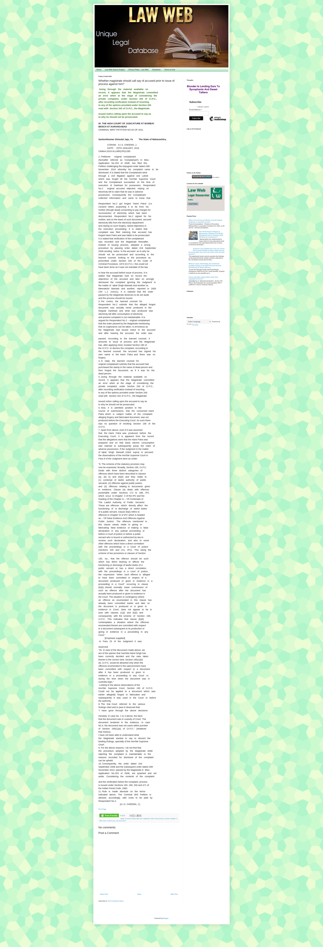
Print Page (102, 809)
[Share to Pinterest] (140, 815)
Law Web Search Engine (115, 70)
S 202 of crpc (111, 821)
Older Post (174, 894)
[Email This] (130, 815)
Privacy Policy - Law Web (138, 70)
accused (127, 818)
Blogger (165, 918)
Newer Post (104, 894)
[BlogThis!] (133, 815)
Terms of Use (169, 70)
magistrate (146, 818)
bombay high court (136, 818)
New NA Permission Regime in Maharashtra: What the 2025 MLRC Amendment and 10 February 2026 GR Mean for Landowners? (211, 234)
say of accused (121, 821)
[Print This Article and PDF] (109, 816)
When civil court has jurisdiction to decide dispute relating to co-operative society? (205, 221)
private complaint (170, 818)
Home (98, 70)
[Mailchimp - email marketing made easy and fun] (218, 121)
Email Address (195, 109)
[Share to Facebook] (138, 815)
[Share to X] (135, 815)
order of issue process (157, 818)
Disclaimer (156, 70)
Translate (195, 325)
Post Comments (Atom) (116, 901)
